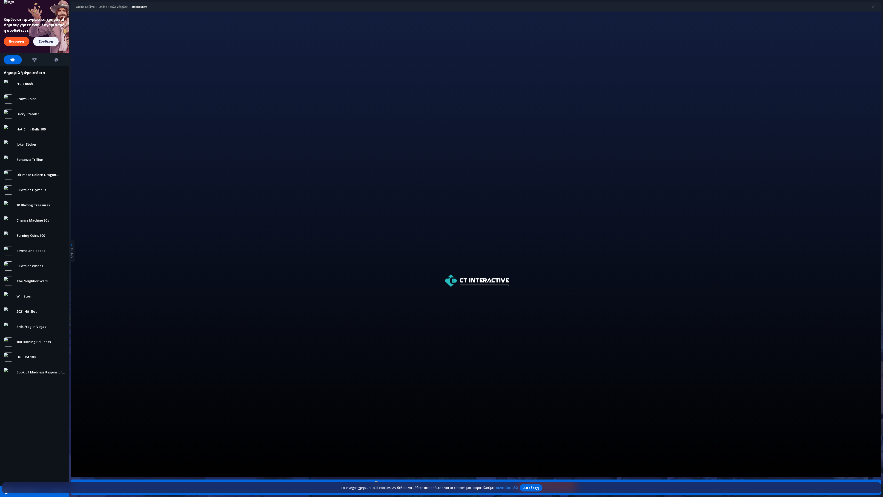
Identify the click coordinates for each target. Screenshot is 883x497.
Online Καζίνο (85, 7)
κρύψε (71, 253)
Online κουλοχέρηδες (113, 7)
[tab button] (13, 59)
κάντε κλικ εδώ (507, 487)
